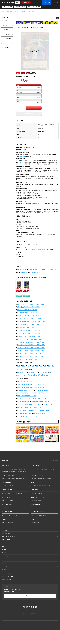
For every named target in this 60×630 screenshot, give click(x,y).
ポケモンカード (5, 465)
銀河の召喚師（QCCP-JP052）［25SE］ (28, 307)
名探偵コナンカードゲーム (8, 490)
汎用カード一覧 (47, 485)
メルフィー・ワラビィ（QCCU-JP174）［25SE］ (31, 351)
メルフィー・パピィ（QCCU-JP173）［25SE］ (30, 354)
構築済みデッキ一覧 (6, 471)
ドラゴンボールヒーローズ (37, 475)
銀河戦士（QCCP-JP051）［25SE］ (27, 310)
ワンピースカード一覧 (38, 469)
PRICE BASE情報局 (6, 539)
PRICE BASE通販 (5, 11)
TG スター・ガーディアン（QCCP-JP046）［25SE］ (32, 321)
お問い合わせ (4, 563)
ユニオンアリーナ (6, 497)
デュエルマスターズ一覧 (9, 485)
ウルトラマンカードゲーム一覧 (11, 515)
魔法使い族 (23, 272)
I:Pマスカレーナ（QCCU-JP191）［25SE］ (29, 336)
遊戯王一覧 (36, 485)
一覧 (15, 11)
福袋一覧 (15, 469)
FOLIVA (3, 546)
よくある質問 (4, 566)
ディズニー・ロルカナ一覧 (10, 507)
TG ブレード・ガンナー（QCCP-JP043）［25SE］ (31, 316)
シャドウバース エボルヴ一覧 (40, 515)
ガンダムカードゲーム (36, 504)
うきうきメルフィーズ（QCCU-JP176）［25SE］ (31, 345)
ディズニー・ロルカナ (7, 504)
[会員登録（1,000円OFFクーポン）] (37, 22)
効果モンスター (21, 269)
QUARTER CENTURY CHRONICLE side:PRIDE (42, 269)
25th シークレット (34, 272)
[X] (32, 617)
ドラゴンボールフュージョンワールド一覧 (13, 478)
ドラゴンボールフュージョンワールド (11, 475)
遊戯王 (11, 11)
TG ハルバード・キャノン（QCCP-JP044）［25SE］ (32, 319)
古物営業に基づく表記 (6, 579)
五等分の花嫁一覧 (37, 500)
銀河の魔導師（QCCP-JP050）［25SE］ (28, 313)
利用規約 (22, 156)
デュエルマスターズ (6, 482)
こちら (32, 154)
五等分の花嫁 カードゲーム (37, 497)
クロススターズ (5, 519)
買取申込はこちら (30, 595)
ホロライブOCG (34, 490)
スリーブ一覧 (36, 522)
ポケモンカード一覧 (9, 469)
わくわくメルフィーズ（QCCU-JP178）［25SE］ (31, 342)
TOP (3, 469)
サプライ (33, 519)
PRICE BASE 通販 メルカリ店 (8, 536)
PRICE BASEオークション (7, 543)
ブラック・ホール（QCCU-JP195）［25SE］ (30, 330)
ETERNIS (4, 549)
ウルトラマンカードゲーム (8, 511)
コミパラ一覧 (51, 469)
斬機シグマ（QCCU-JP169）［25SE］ (28, 359)
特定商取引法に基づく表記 (7, 576)
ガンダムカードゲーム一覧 (39, 507)
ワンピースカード (35, 465)
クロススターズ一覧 (9, 522)
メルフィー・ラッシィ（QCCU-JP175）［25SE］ (31, 348)
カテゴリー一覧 (5, 556)
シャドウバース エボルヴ (37, 511)
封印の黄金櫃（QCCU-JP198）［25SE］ (28, 324)
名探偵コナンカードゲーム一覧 (11, 493)
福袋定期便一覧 (21, 469)
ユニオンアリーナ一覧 (9, 500)
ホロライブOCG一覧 (38, 493)
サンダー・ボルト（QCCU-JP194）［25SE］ (30, 333)
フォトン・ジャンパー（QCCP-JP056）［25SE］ (31, 304)
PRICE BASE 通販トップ (7, 533)
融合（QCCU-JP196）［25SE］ (26, 327)
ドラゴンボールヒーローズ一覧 (40, 478)
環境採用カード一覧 (15, 471)
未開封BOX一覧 (23, 471)
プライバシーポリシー (6, 573)
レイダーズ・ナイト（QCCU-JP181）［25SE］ (30, 339)
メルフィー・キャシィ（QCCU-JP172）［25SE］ (31, 357)
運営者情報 (4, 552)
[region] (31, 7)
